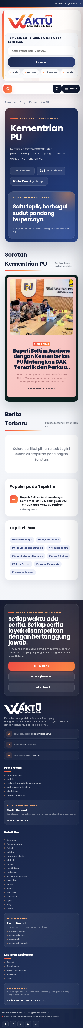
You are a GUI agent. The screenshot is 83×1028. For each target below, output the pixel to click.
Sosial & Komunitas (17, 876)
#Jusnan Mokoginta (47, 564)
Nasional (11, 840)
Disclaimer (12, 791)
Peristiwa (12, 872)
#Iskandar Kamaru (23, 572)
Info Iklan (11, 974)
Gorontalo (14, 939)
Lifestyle (11, 892)
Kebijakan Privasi (16, 795)
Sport (10, 888)
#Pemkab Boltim (58, 548)
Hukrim (10, 852)
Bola (15, 72)
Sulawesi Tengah (18, 943)
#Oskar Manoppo (22, 540)
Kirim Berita (41, 666)
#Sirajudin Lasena (48, 540)
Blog (9, 904)
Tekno (10, 864)
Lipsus (10, 884)
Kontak (10, 962)
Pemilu (70, 72)
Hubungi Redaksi (41, 676)
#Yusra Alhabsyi (58, 556)
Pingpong (51, 72)
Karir (9, 978)
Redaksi (11, 779)
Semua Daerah (17, 931)
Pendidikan (13, 868)
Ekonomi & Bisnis (15, 856)
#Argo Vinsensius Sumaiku (27, 548)
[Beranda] (7, 89)
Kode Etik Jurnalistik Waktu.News (24, 783)
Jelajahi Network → (17, 820)
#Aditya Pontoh (21, 564)
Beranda (10, 102)
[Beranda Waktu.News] (29, 21)
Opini (9, 900)
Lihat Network (41, 687)
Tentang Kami (14, 775)
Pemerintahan (14, 844)
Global (10, 860)
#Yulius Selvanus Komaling (27, 556)
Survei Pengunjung (16, 970)
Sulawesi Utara (17, 935)
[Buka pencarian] (57, 89)
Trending (12, 880)
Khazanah (12, 896)
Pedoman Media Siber (19, 787)
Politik (10, 848)
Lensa (10, 908)
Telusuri (41, 62)
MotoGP (31, 72)
